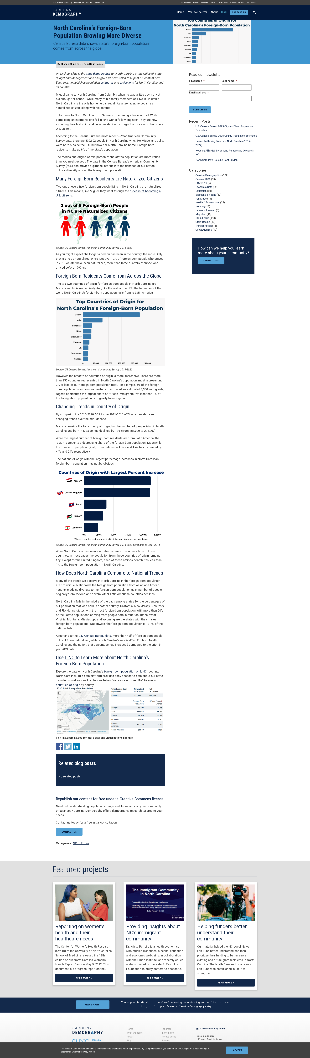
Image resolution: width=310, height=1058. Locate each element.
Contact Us (69, 831)
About (214, 12)
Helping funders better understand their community (222, 932)
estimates (107, 82)
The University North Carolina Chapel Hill (80, 2)
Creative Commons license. (142, 799)
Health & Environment (208, 202)
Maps (213, 2)
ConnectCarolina (236, 2)
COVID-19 (201, 183)
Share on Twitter (68, 746)
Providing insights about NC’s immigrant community (153, 932)
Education (201, 190)
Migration (201, 214)
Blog (224, 12)
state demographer (98, 73)
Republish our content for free (80, 799)
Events (196, 2)
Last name (229, 80)
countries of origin (68, 685)
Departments (223, 2)
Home (180, 12)
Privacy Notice (88, 1052)
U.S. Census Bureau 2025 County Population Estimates (226, 135)
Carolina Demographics (209, 175)
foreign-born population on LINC (126, 671)
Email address (199, 92)
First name (197, 80)
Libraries (204, 2)
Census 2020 (203, 179)
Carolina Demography (212, 1028)
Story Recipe (203, 221)
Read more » (84, 978)
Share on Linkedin (76, 746)
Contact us (239, 12)
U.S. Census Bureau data (94, 635)
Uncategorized (204, 229)
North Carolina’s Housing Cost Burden (217, 160)
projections (127, 82)
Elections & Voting (206, 194)
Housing (200, 206)
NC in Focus (96, 64)
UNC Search (251, 2)
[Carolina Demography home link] (67, 18)
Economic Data (204, 187)
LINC (70, 657)
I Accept (237, 1050)
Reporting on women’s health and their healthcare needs (80, 932)
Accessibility (186, 2)
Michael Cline (68, 64)
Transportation (204, 225)
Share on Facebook (59, 746)
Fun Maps (201, 198)
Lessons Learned (205, 210)
